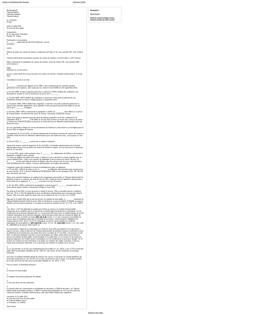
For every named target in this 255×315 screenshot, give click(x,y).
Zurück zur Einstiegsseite (12, 2)
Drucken (26, 2)
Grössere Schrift (79, 2)
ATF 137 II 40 (41, 217)
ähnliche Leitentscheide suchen (102, 18)
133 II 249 (61, 223)
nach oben (99, 313)
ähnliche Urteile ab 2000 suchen (102, 20)
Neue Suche (95, 14)
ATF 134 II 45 (36, 223)
